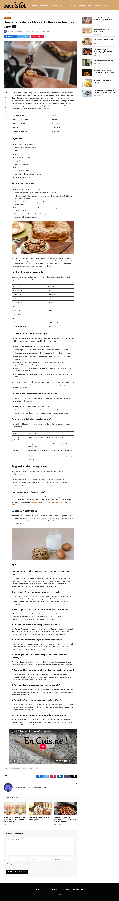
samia (11, 31)
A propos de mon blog (74, 889)
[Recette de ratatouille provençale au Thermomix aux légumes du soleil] (65, 808)
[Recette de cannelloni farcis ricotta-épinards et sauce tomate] (87, 72)
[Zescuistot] (15, 5)
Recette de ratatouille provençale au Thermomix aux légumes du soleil (65, 820)
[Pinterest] (5, 112)
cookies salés (15, 768)
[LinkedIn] (5, 107)
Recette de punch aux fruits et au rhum (104, 81)
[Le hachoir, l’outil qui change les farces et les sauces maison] (87, 20)
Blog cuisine (58, 5)
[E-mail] (5, 117)
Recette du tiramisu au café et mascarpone (40, 819)
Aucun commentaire (30, 31)
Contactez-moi (58, 889)
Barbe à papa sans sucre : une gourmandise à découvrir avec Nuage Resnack (14, 820)
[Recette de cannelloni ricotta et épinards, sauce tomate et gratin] (87, 93)
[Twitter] (5, 102)
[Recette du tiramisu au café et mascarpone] (40, 808)
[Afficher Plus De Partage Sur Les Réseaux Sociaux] (46, 36)
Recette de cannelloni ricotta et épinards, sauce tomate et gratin (104, 91)
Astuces (81, 5)
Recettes (44, 5)
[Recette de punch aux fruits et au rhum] (87, 83)
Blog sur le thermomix (97, 5)
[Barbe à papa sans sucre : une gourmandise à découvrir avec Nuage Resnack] (15, 808)
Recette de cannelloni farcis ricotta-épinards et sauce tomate (104, 71)
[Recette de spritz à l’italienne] (87, 62)
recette (24, 768)
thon (37, 768)
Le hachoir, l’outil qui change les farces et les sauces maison (104, 18)
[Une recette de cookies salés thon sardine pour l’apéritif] (40, 64)
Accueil (34, 5)
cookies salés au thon (37, 502)
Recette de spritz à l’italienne (103, 60)
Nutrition (70, 5)
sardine (31, 768)
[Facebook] (5, 98)
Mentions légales (43, 889)
